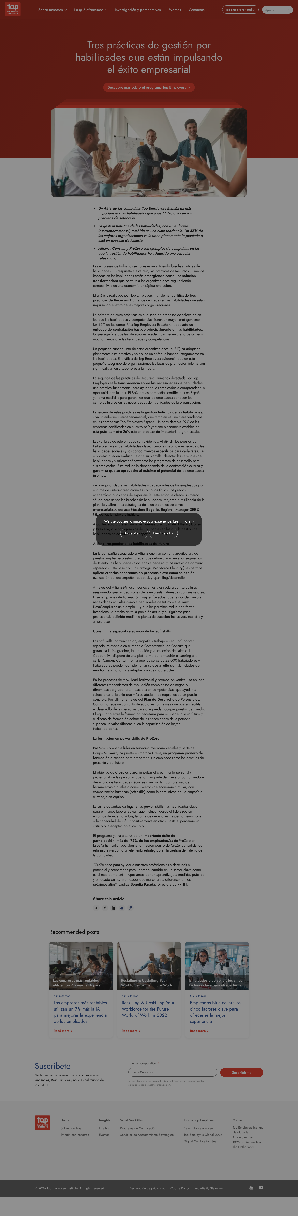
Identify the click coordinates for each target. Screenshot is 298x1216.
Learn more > (183, 521)
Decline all (161, 533)
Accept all (132, 533)
